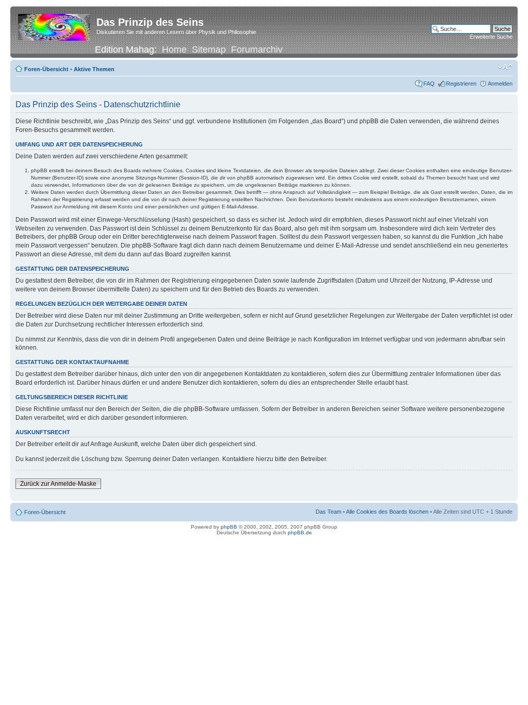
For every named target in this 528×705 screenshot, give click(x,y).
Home (174, 49)
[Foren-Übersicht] (54, 25)
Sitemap (209, 49)
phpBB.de (300, 532)
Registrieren (461, 83)
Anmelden (500, 83)
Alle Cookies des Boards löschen (387, 512)
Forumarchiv (257, 49)
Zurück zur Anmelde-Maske (58, 483)
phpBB (229, 527)
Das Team (328, 512)
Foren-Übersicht (46, 69)
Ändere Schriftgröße (505, 67)
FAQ (429, 83)
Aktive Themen (94, 69)
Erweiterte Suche (491, 37)
